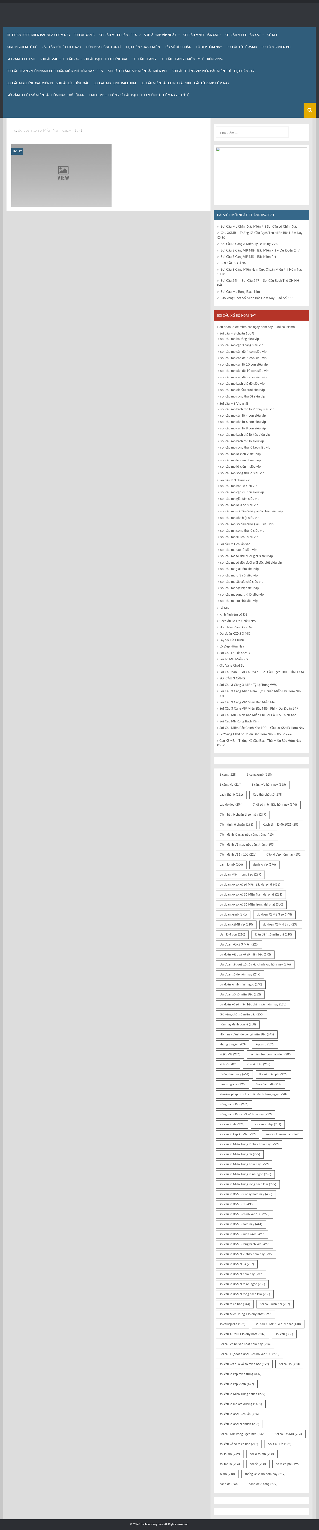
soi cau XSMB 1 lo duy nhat (278, 1324)
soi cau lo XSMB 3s (236, 1204)
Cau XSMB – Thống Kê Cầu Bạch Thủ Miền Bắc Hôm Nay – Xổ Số (139, 95)
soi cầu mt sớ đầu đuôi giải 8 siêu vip (246, 556)
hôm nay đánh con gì (238, 1024)
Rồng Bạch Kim (234, 1104)
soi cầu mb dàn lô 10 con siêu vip (244, 364)
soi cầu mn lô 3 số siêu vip (239, 505)
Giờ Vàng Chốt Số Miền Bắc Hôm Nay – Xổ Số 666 (45, 95)
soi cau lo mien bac (282, 1134)
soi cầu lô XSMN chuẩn (239, 1424)
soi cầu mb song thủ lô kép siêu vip (245, 447)
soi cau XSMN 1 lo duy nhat (242, 1334)
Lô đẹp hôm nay (234, 1074)
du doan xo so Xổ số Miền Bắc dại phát (250, 884)
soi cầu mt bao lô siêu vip (238, 549)
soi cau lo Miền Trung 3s (240, 1154)
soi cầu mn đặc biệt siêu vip (239, 518)
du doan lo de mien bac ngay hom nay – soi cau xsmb (51, 35)
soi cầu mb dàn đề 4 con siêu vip (243, 351)
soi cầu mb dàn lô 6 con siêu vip (243, 422)
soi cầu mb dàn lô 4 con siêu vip (243, 415)
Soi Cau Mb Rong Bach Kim (115, 83)
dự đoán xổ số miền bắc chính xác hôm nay (253, 1004)
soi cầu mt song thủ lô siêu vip (242, 594)
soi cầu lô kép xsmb (237, 1384)
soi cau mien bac (235, 1304)
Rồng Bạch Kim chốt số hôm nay (246, 1114)
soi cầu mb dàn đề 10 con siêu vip (244, 371)
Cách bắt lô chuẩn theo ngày (243, 814)
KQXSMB (230, 1054)
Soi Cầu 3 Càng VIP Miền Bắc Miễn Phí (137, 71)
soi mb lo (230, 1464)
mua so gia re (232, 1084)
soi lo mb (230, 1454)
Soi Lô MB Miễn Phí (276, 47)
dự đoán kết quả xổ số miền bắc (245, 954)
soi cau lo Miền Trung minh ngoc (245, 1174)
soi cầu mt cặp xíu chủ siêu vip (241, 581)
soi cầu (284, 1334)
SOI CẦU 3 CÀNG (144, 59)
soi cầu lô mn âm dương (241, 1404)
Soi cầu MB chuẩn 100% (118, 35)
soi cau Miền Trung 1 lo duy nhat (245, 1314)
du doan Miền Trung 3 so (240, 874)
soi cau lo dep (268, 1124)
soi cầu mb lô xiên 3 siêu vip (240, 460)
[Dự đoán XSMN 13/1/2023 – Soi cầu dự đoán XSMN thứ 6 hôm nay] (61, 175)
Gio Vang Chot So (21, 59)
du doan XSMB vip (236, 924)
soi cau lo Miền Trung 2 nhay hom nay (249, 1144)
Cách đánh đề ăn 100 (238, 854)
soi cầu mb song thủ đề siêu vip (242, 396)
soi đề (258, 1464)
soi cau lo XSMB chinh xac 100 (244, 1214)
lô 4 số (228, 1064)
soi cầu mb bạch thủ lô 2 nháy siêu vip (247, 409)
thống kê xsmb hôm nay (265, 1474)
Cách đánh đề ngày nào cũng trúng (247, 844)
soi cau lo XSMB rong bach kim (245, 1244)
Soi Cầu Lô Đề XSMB (242, 47)
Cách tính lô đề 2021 (281, 824)
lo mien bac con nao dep (270, 1054)
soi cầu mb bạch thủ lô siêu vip (242, 441)
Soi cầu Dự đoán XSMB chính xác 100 (249, 1354)
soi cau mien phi (275, 1304)
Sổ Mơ (272, 35)
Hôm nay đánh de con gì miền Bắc (247, 1034)
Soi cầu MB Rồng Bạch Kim (242, 1434)
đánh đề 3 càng (263, 1484)
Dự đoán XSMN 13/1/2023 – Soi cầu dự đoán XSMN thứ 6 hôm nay (61, 201)
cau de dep (231, 804)
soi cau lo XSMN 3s (237, 1264)
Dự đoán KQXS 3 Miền (143, 47)
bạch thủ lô (231, 794)
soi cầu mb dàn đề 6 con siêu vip (243, 358)
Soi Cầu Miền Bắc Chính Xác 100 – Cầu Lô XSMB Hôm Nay (185, 83)
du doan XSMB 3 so (274, 914)
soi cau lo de (232, 1124)
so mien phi (287, 1464)
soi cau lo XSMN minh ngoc (242, 1284)
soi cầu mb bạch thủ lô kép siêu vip (245, 434)
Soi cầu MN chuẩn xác (201, 35)
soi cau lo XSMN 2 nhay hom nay (246, 1254)
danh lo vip (264, 864)
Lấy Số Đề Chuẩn (178, 47)
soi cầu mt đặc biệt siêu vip (239, 588)
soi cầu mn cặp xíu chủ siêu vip (242, 492)
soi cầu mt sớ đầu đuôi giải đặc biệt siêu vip (251, 562)
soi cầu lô (289, 1364)
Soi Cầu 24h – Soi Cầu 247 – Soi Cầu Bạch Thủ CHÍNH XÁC (84, 59)
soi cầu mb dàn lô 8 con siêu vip (243, 428)
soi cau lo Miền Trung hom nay (244, 1164)
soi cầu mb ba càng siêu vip (239, 339)
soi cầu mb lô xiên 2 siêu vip (240, 454)
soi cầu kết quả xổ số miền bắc (244, 1364)
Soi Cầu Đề (279, 1444)
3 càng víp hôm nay (269, 784)
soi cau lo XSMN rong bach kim (245, 1294)
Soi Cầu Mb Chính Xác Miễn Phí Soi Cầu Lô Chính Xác (48, 83)
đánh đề (229, 1484)
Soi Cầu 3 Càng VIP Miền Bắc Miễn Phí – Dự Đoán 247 (213, 71)
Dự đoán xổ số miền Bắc (240, 994)
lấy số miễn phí (273, 1074)
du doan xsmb (233, 914)
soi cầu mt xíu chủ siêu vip (239, 601)
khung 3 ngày (233, 1044)
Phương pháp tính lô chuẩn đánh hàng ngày (253, 1094)
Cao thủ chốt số (268, 794)
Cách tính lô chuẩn (236, 824)
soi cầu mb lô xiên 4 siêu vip (240, 466)
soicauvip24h (232, 1324)
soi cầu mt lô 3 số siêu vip (239, 575)
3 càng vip (230, 784)
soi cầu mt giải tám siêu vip (239, 569)
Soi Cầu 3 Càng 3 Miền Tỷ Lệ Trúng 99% (192, 59)
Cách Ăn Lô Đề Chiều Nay (61, 47)
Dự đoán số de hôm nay (240, 974)
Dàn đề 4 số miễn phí (273, 934)
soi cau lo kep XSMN (238, 1134)
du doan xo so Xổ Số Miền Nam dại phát (251, 894)
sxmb (227, 1474)
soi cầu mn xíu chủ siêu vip (239, 537)
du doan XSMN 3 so (280, 924)
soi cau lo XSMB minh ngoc (242, 1234)
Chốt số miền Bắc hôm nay (275, 804)
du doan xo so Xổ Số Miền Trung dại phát (251, 904)
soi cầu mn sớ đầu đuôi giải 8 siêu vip (246, 524)
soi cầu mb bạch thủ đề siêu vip (242, 383)
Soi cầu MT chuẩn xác (243, 35)
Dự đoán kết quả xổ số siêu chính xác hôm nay (255, 964)
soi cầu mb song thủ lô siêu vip (242, 473)
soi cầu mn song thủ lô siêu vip (242, 530)
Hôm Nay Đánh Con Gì (103, 47)
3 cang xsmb (259, 774)
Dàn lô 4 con (232, 934)
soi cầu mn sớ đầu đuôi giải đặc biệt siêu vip (251, 511)
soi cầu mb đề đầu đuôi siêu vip (242, 390)
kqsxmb (265, 1044)
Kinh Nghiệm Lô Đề (22, 47)
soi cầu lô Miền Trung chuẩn (242, 1394)
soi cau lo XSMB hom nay (241, 1224)
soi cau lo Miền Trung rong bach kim (248, 1184)
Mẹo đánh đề (268, 1084)
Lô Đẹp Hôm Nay (209, 47)
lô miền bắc (258, 1064)
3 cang (228, 774)
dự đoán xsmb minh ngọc (241, 984)
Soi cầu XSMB (288, 1434)
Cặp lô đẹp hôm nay (283, 854)
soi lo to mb (262, 1454)
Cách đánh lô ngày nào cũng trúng (247, 834)
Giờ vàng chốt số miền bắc (241, 1014)
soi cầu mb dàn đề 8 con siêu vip (243, 377)
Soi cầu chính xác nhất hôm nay (245, 1344)
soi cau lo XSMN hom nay (241, 1274)
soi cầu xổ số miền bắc (239, 1444)
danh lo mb (231, 864)
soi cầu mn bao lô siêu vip (238, 486)
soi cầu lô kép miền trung (240, 1374)
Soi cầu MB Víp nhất (160, 35)
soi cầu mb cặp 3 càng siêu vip (241, 345)
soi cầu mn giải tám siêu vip (239, 498)
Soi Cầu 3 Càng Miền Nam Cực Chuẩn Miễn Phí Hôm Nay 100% (55, 71)
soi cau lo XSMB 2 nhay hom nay (246, 1194)
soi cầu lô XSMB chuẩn (239, 1414)
